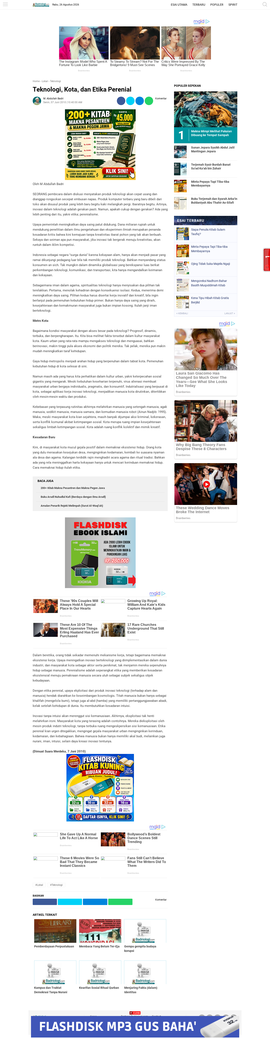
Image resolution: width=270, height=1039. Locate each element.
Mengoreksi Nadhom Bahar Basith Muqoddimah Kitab (209, 283)
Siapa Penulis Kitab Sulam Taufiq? (208, 232)
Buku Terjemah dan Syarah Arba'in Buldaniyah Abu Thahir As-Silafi (214, 200)
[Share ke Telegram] (139, 101)
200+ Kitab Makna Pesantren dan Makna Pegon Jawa (73, 488)
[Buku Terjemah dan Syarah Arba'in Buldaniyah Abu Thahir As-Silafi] (180, 203)
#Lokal (39, 884)
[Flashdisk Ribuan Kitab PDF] (100, 820)
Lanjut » (229, 313)
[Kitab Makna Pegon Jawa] (100, 179)
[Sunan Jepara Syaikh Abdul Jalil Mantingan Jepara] (180, 152)
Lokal (45, 81)
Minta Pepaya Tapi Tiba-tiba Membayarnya (210, 183)
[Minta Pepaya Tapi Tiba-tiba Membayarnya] (180, 186)
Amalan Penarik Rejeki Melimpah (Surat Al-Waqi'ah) (72, 505)
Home (36, 81)
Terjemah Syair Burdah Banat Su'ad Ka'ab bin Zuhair (211, 166)
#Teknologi (56, 884)
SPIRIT (232, 4)
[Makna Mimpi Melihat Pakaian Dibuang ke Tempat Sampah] (205, 109)
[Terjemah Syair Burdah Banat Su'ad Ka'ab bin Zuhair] (180, 169)
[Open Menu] (5, 4)
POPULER (216, 4)
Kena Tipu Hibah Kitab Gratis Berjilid (210, 300)
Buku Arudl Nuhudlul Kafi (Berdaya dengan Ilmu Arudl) (73, 496)
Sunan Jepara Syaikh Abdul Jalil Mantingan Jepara (213, 149)
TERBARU (198, 4)
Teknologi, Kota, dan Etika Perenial (82, 89)
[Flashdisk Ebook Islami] (100, 587)
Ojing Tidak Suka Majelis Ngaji (210, 263)
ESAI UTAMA (179, 4)
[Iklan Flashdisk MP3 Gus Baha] (135, 1036)
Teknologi (55, 81)
